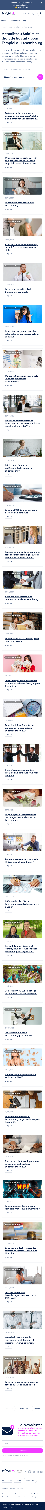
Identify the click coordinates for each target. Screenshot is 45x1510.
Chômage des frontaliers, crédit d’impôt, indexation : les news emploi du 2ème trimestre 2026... (21, 160)
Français (5, 1488)
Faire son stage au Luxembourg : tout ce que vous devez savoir (21, 1383)
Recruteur (30, 1480)
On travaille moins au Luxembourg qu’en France (18, 1034)
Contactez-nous (7, 1494)
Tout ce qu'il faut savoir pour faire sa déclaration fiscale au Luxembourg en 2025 (22, 1164)
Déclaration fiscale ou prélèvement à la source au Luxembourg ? (19, 468)
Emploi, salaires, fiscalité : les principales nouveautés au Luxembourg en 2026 (19, 728)
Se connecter (7, 1480)
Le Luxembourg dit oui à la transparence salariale (18, 290)
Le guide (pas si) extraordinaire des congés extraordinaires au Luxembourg (20, 817)
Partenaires (19, 1494)
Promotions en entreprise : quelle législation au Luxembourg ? (21, 860)
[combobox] (18, 77)
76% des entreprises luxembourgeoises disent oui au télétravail (21, 1295)
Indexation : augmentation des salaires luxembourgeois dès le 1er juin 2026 (22, 334)
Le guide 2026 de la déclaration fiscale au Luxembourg (21, 511)
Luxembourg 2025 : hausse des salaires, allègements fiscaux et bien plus (21, 1251)
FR (23, 13)
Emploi (4, 20)
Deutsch (20, 1488)
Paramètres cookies (8, 1497)
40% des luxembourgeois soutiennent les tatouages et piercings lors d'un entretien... (20, 1340)
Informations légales (32, 1494)
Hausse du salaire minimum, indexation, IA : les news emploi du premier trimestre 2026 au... (22, 423)
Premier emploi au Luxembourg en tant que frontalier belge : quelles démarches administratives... (22, 555)
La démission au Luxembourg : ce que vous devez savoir (22, 640)
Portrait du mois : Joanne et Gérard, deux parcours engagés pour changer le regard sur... (21, 949)
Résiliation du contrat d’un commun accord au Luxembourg (21, 598)
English (12, 1488)
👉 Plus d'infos (21, 7)
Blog (24, 20)
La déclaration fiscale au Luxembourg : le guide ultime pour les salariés (22, 1119)
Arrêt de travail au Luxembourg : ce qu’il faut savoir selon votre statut (21, 247)
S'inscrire (17, 1480)
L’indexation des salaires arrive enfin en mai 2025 (20, 1076)
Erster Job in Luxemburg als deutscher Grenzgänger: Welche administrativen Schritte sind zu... (22, 116)
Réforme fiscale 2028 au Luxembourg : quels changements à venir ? (22, 904)
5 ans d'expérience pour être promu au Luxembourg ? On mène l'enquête (22, 773)
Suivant (37, 1408)
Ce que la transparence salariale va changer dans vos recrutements (21, 378)
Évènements (15, 20)
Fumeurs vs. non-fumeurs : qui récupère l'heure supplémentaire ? (22, 1207)
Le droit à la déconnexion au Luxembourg (19, 204)
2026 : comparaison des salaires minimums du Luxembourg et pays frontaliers (22, 683)
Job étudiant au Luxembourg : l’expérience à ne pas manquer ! (21, 992)
